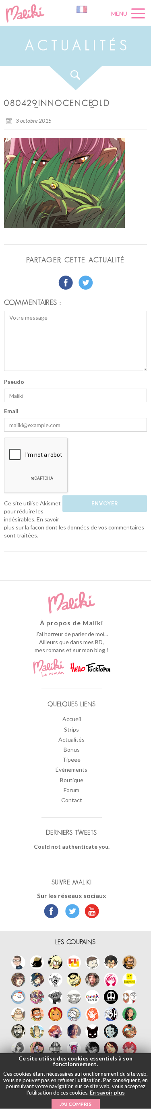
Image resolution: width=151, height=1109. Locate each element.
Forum (71, 790)
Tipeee (71, 759)
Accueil (71, 719)
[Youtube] (90, 912)
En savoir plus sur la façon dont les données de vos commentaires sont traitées (74, 527)
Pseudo (14, 381)
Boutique (71, 780)
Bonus (72, 749)
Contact (71, 800)
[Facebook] (51, 912)
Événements (71, 769)
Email (11, 411)
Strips (71, 729)
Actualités (71, 739)
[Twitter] (70, 912)
